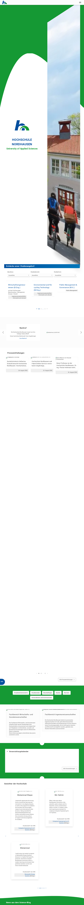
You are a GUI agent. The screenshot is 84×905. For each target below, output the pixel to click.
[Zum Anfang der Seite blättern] (79, 900)
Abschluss (10, 272)
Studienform (57, 272)
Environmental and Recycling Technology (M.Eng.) (43, 287)
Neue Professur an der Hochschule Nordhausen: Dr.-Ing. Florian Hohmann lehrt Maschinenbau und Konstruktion (67, 367)
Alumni (58, 693)
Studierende (36, 693)
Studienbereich (35, 272)
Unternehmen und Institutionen (42, 697)
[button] (80, 2)
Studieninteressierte (21, 693)
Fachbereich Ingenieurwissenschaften (60, 714)
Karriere (66, 693)
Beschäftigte (47, 693)
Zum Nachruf (23, 338)
